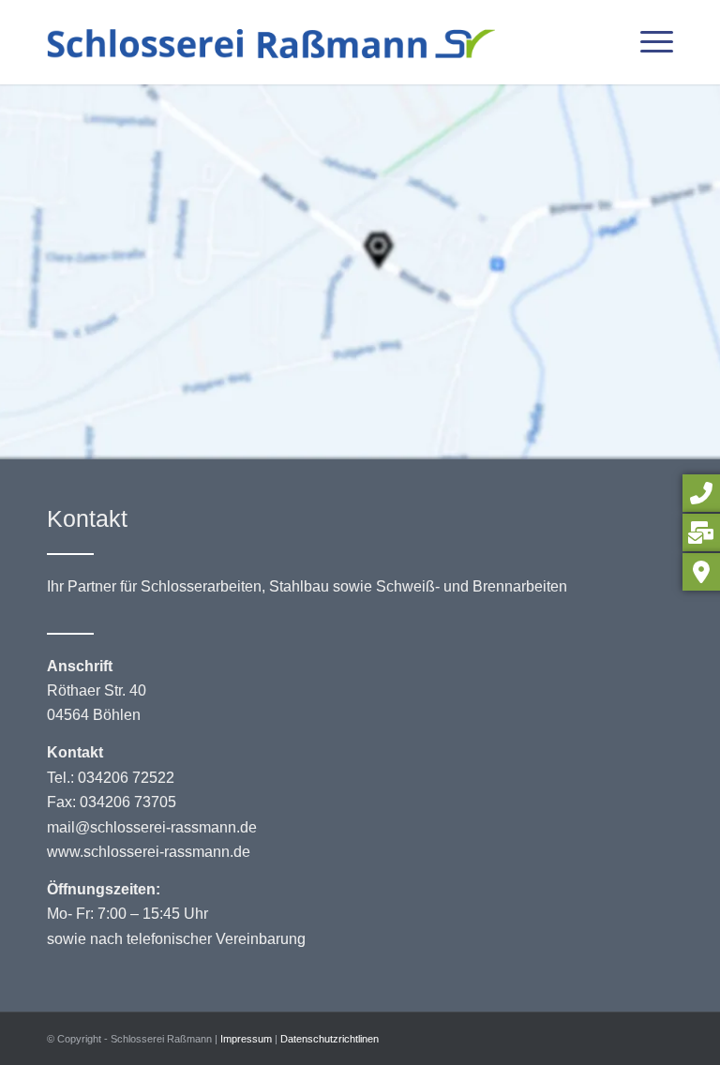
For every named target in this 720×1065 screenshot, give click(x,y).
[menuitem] (647, 42)
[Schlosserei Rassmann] (271, 42)
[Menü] (647, 42)
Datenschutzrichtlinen (329, 1038)
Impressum (246, 1038)
